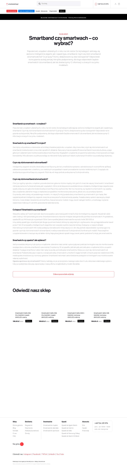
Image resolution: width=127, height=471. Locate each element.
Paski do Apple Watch (26, 11)
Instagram (27, 454)
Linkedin (52, 454)
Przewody (85, 431)
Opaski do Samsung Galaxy (71, 433)
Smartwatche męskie (50, 425)
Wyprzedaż (53, 11)
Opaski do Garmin (68, 428)
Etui (83, 425)
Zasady (48, 464)
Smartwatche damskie (50, 428)
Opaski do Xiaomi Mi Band (70, 436)
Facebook (36, 454)
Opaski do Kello (67, 431)
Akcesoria (44, 11)
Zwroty (27, 433)
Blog (14, 428)
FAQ (14, 436)
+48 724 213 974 (103, 4)
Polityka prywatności (32, 431)
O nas (15, 433)
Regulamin (28, 425)
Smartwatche (11, 11)
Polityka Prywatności (41, 464)
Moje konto (29, 428)
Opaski (38, 11)
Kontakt (15, 431)
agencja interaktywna (28, 461)
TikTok (44, 454)
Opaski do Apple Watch (69, 425)
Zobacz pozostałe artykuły (63, 274)
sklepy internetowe (40, 461)
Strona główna (18, 425)
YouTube (60, 454)
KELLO (62, 11)
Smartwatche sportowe (51, 431)
